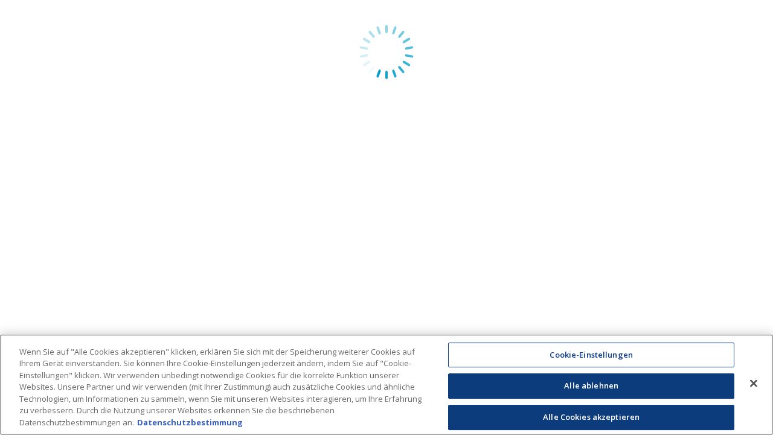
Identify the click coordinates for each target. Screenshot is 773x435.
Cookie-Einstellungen (591, 354)
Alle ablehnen (591, 385)
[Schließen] (753, 383)
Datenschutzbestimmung (190, 422)
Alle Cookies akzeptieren (591, 416)
